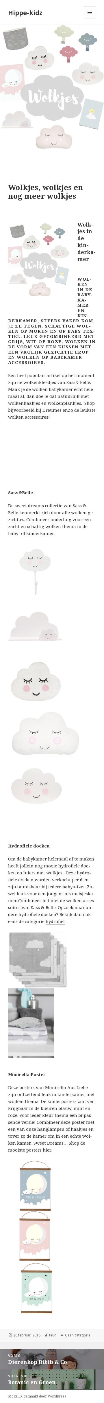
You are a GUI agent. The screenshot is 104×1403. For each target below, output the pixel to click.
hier (47, 1150)
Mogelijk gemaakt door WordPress (37, 1396)
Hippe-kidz (25, 12)
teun (52, 1335)
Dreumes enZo (57, 410)
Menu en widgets (90, 18)
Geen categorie (77, 1335)
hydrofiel (55, 921)
